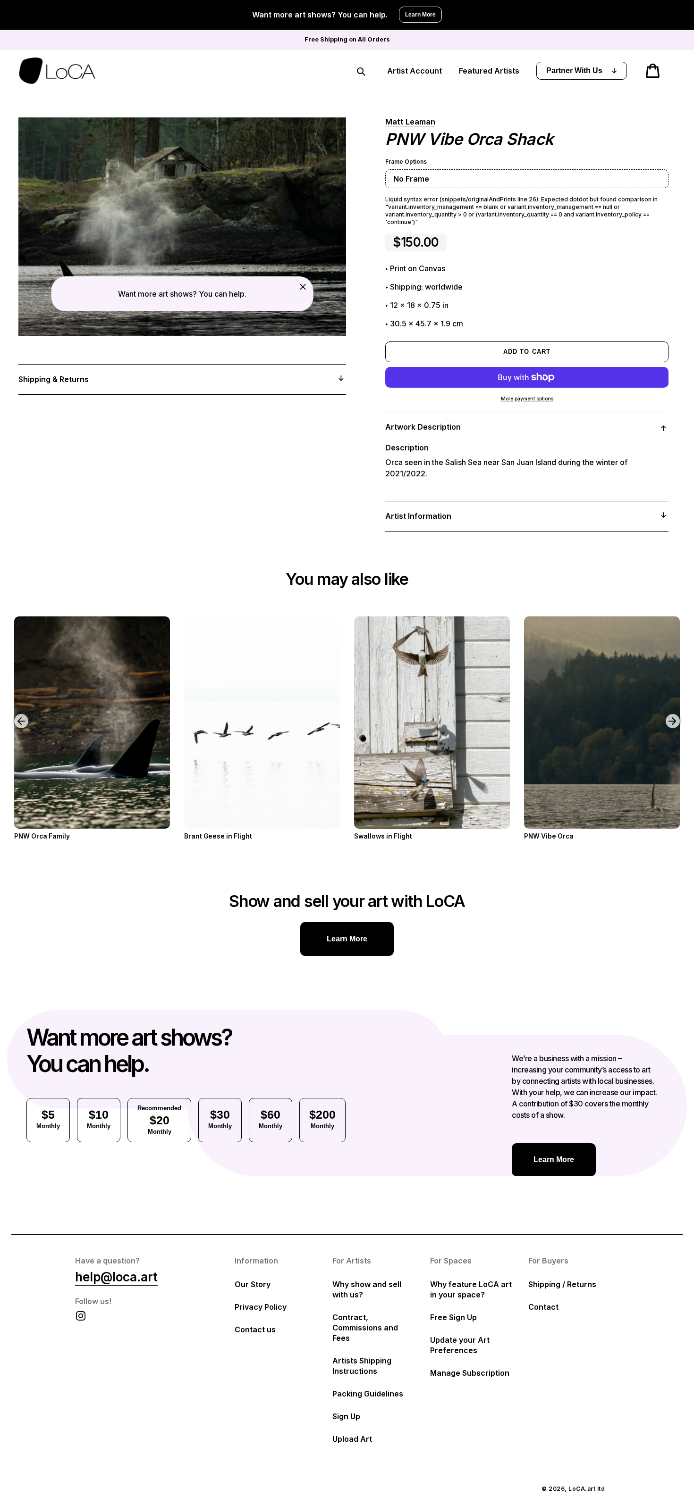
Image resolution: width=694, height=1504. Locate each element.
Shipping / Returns (562, 1284)
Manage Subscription (469, 1373)
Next (674, 714)
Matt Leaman (410, 121)
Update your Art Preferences (460, 1345)
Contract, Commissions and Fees (365, 1328)
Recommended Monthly (159, 1120)
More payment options (527, 399)
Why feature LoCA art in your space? (471, 1289)
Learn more (347, 939)
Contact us (255, 1329)
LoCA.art (581, 1488)
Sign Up (346, 1416)
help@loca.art (116, 1277)
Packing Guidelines (367, 1393)
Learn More (420, 14)
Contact (543, 1307)
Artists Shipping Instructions (361, 1366)
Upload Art (352, 1439)
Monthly (48, 1119)
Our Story (253, 1284)
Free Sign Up (453, 1317)
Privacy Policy (261, 1307)
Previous (14, 714)
